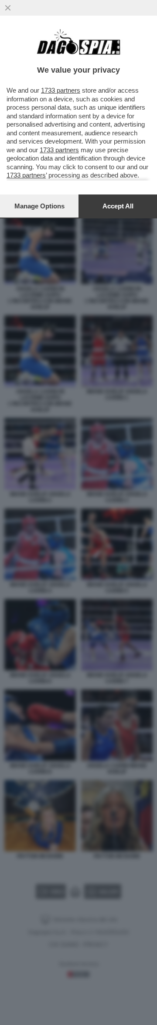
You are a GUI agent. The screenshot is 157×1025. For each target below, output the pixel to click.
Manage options (39, 206)
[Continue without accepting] (8, 8)
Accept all (117, 206)
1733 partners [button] (60, 90)
